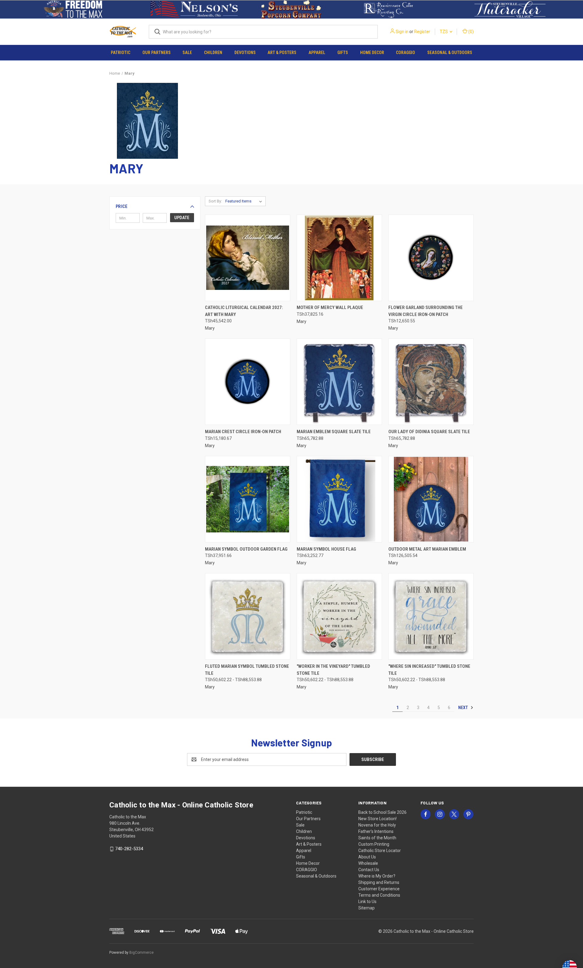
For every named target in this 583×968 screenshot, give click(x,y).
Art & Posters (282, 52)
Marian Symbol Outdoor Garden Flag (246, 549)
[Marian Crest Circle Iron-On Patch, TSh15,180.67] (247, 382)
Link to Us (367, 901)
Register (422, 31)
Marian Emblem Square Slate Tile (334, 431)
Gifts (342, 52)
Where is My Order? (376, 876)
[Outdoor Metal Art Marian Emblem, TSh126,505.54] (431, 499)
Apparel (317, 52)
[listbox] (244, 201)
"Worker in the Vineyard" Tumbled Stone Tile (333, 670)
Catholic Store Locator (379, 850)
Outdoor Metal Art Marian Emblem (427, 549)
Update (181, 217)
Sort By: (215, 201)
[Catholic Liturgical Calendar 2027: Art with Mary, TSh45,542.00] (247, 258)
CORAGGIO (405, 52)
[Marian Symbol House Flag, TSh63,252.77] (339, 499)
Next (463, 707)
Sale (187, 52)
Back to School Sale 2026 (382, 812)
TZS (444, 31)
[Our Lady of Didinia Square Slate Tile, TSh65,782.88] (431, 382)
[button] (73, 9)
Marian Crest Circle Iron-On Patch (243, 431)
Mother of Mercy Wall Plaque (330, 307)
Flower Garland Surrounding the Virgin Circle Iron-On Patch (425, 311)
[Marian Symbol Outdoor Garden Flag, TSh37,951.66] (247, 499)
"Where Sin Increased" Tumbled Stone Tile (429, 670)
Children (213, 52)
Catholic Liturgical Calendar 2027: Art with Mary (244, 311)
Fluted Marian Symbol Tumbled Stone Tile (247, 670)
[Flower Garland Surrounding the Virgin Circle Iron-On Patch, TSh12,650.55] (431, 258)
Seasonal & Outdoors (449, 52)
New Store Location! (377, 818)
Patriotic (120, 52)
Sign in (402, 31)
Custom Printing (373, 844)
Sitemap (366, 907)
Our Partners (156, 52)
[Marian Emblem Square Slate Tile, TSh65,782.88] (339, 382)
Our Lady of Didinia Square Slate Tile (429, 431)
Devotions (245, 52)
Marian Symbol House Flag (326, 549)
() (470, 31)
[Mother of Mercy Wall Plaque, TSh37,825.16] (339, 258)
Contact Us (368, 869)
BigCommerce (141, 952)
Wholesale (368, 863)
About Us (367, 856)
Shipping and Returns (378, 882)
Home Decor (372, 52)
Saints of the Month (377, 837)
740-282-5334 (129, 848)
